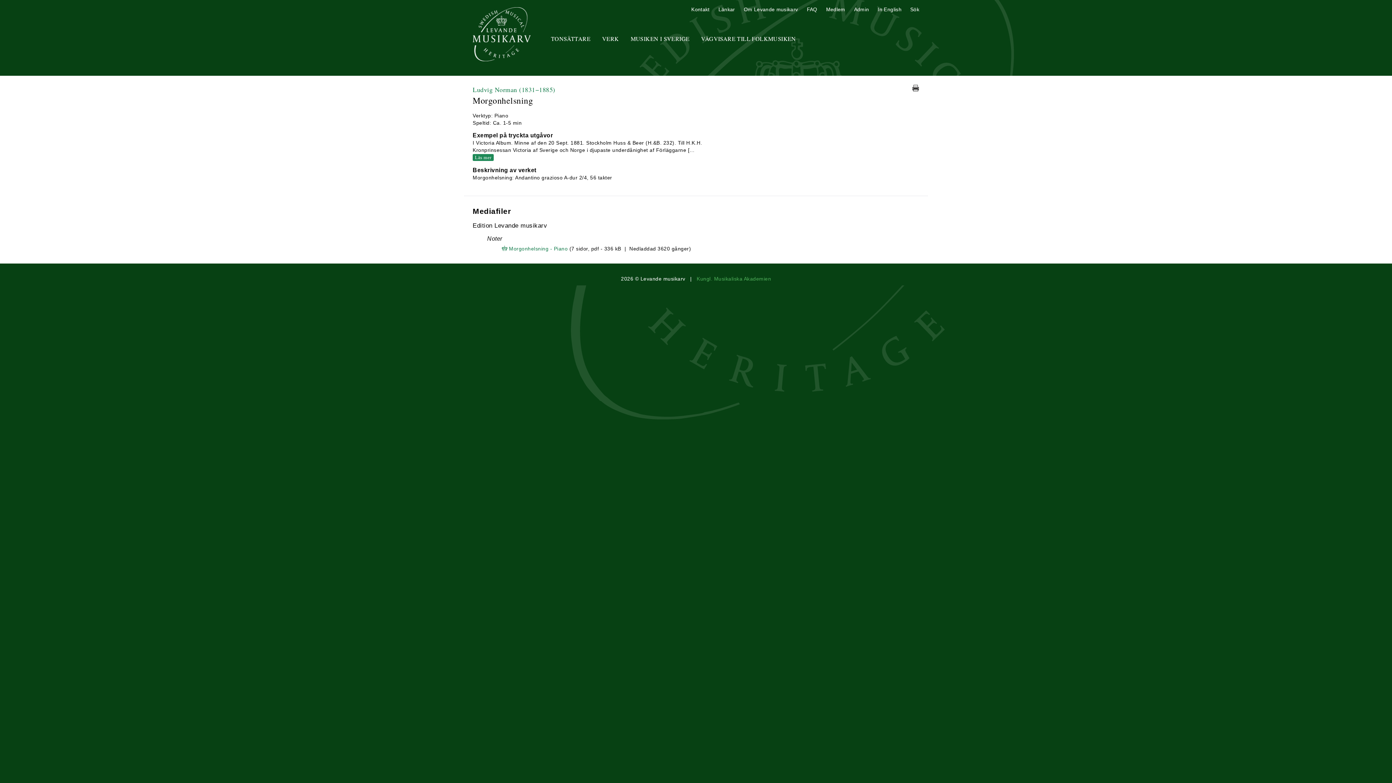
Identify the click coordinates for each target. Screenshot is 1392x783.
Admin (861, 9)
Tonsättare (571, 38)
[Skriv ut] (915, 88)
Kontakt (700, 9)
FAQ (812, 9)
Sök (914, 9)
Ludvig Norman (514, 89)
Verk (610, 38)
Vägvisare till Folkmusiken (748, 38)
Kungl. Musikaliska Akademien (734, 279)
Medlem (835, 9)
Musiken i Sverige (660, 38)
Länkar (726, 9)
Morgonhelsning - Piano (538, 249)
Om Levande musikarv (771, 9)
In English (890, 9)
